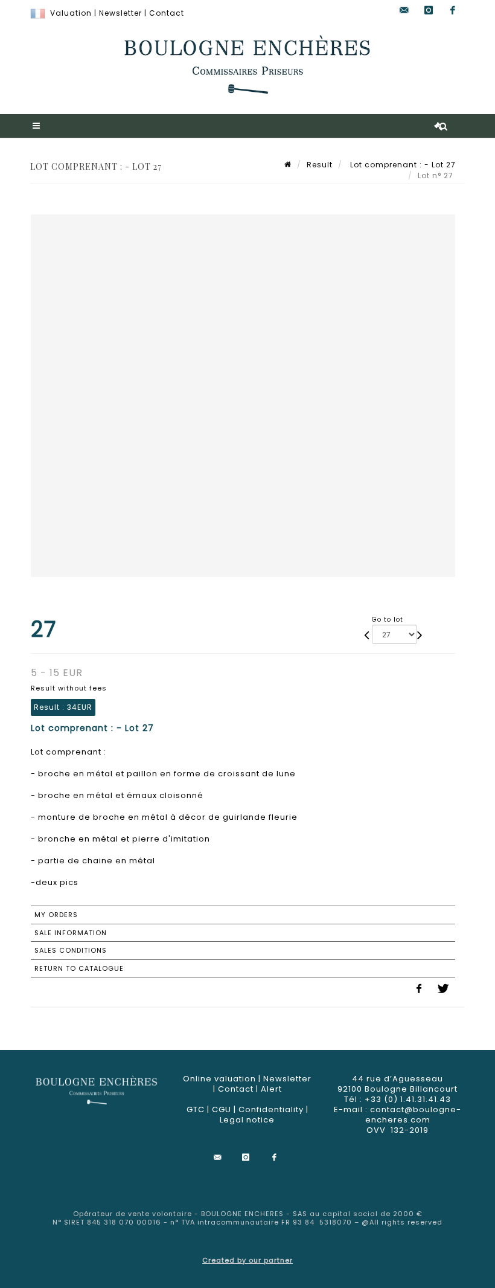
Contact (166, 13)
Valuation (71, 13)
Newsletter (120, 13)
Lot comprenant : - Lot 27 (402, 164)
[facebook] (453, 10)
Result (320, 164)
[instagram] (429, 10)
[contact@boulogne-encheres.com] (404, 10)
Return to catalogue (79, 968)
